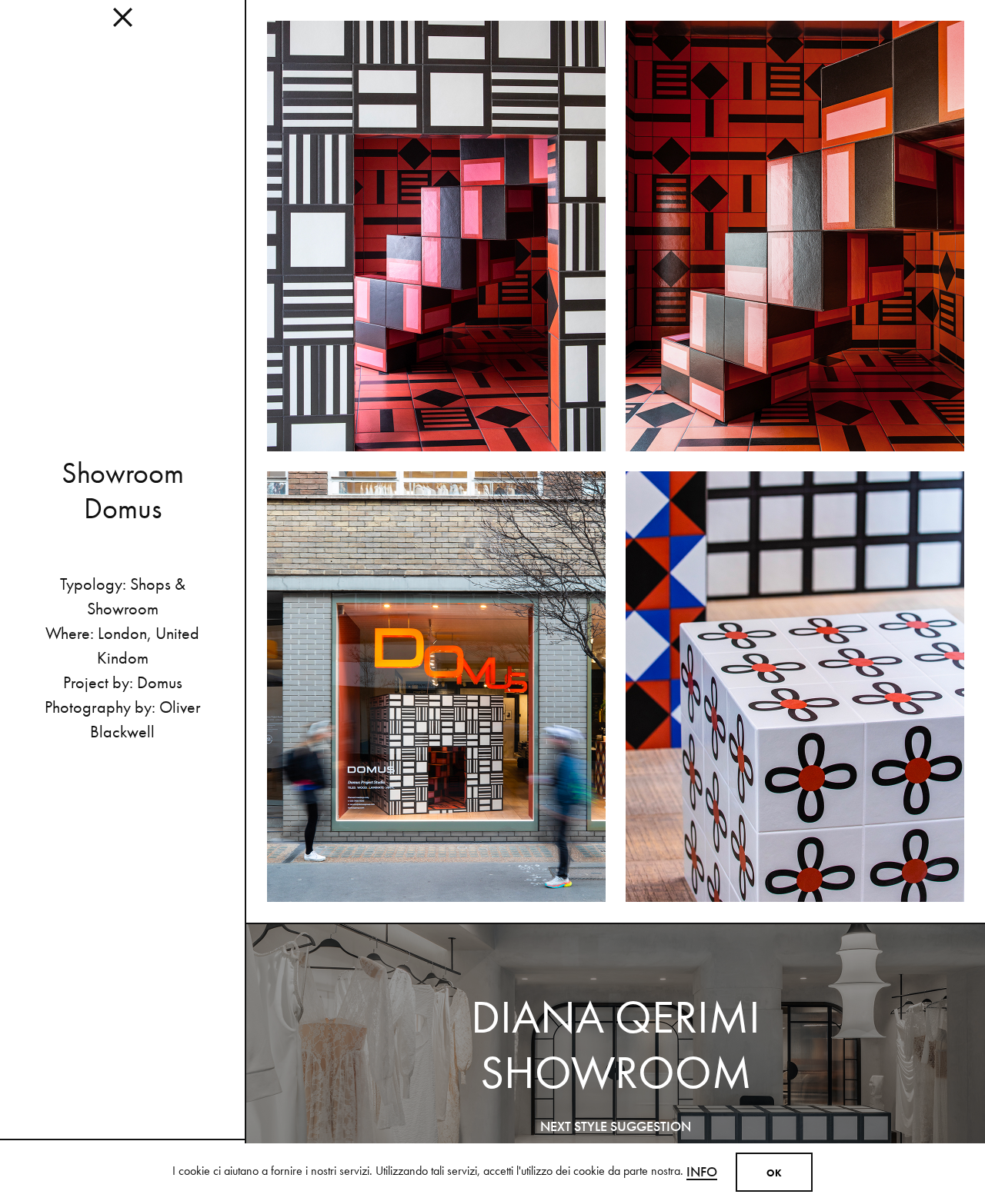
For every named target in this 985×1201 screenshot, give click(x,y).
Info (701, 1171)
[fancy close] (122, 23)
